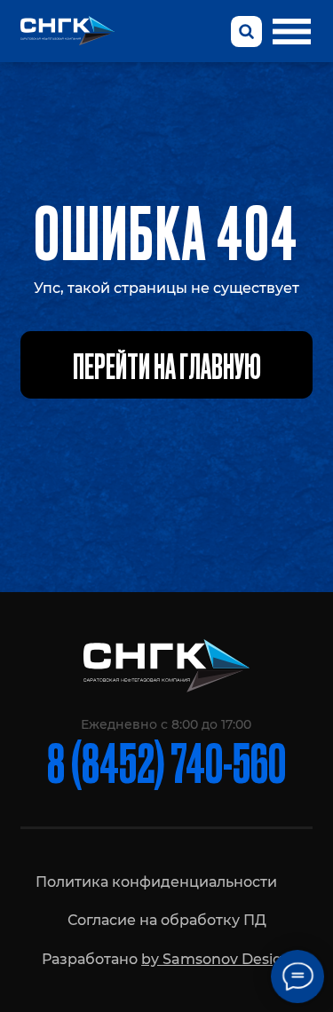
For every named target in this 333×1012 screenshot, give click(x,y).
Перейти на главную (167, 365)
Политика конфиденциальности (156, 881)
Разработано (167, 959)
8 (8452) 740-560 (166, 760)
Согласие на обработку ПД (166, 920)
